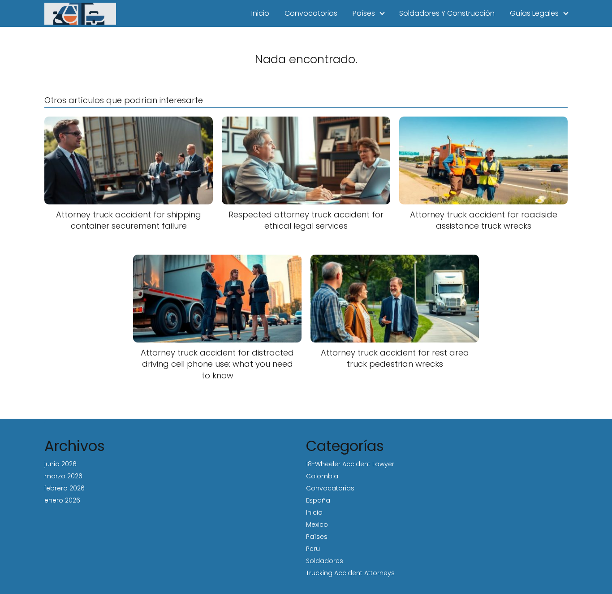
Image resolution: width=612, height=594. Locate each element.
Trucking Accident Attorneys (350, 572)
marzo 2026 (63, 476)
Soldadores (324, 560)
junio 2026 (60, 464)
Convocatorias (310, 13)
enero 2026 (62, 500)
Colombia (322, 476)
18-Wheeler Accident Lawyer (350, 464)
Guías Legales (534, 13)
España (318, 500)
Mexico (317, 524)
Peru (313, 548)
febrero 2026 (64, 488)
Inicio (260, 13)
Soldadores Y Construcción (447, 13)
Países (364, 13)
